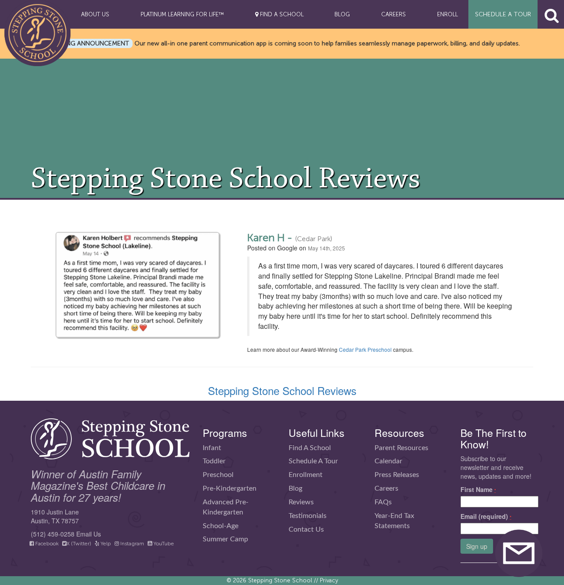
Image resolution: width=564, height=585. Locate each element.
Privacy (329, 580)
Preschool (218, 474)
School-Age (220, 525)
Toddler (214, 461)
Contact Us (306, 529)
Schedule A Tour (313, 461)
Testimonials (308, 515)
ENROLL (447, 14)
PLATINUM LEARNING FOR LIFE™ (182, 14)
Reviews (301, 502)
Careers (386, 488)
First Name (478, 489)
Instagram (131, 543)
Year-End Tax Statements (394, 520)
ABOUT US (95, 14)
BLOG (342, 14)
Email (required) (486, 516)
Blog (295, 488)
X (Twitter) (79, 543)
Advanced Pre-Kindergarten (226, 507)
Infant (212, 447)
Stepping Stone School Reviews (282, 390)
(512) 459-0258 (52, 533)
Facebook (46, 543)
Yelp (105, 543)
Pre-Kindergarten (229, 488)
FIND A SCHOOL (281, 14)
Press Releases (397, 474)
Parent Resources (401, 447)
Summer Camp (225, 539)
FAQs (383, 502)
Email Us (88, 533)
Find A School (310, 447)
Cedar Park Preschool (365, 349)
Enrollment (306, 474)
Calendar (388, 461)
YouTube (163, 543)
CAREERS (393, 14)
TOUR (503, 14)
